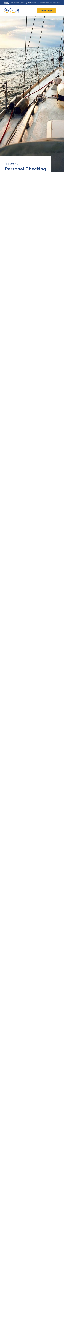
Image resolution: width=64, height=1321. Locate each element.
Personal (11, 164)
